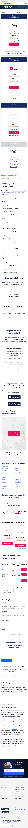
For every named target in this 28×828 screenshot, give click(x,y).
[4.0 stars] (16, 38)
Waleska (4, 481)
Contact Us (16, 805)
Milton (3, 477)
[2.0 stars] (12, 38)
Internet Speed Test (4, 800)
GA (5, 755)
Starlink (14, 104)
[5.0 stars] (18, 38)
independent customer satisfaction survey (10, 175)
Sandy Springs (18, 472)
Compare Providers (4, 785)
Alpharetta (4, 486)
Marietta (4, 484)
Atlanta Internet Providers (19, 796)
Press (15, 807)
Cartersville (17, 470)
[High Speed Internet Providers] (7, 3)
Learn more (14, 169)
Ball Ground (17, 466)
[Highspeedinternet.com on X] (17, 810)
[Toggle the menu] (26, 3)
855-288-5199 (15, 135)
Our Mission (17, 802)
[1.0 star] (10, 38)
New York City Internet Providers (20, 791)
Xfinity (14, 16)
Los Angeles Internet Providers (20, 785)
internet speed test (13, 192)
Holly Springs (5, 466)
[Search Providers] (12, 790)
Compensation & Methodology (6, 821)
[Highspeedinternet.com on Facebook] (15, 810)
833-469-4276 (16, 90)
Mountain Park (18, 479)
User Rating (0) (13, 166)
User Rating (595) (14, 84)
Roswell (4, 479)
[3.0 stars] (14, 38)
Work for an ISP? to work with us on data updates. (13, 178)
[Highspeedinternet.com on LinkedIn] (24, 810)
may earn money (5, 0)
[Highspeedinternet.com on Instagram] (19, 810)
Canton (4, 470)
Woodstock (5, 468)
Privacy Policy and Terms (16, 821)
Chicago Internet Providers (19, 787)
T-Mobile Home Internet (14, 59)
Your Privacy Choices (6, 822)
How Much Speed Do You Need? (6, 802)
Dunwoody (17, 477)
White (16, 468)
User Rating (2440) (13, 41)
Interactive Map (14, 433)
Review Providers (3, 787)
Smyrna (16, 484)
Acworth (4, 475)
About (16, 800)
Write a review (6, 660)
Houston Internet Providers (19, 789)
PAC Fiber (14, 143)
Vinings (16, 486)
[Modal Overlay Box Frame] (14, 768)
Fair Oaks (4, 488)
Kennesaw (4, 472)
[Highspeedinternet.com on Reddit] (22, 810)
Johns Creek (18, 481)
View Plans (12, 44)
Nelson (16, 475)
